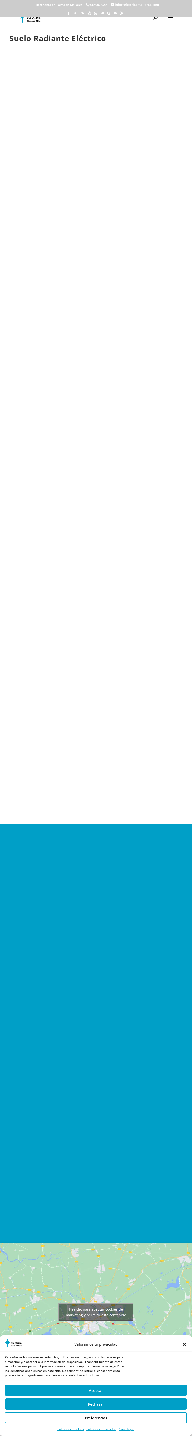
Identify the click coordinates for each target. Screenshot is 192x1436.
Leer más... (47, 1167)
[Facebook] (69, 14)
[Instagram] (89, 14)
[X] (75, 14)
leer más (35, 486)
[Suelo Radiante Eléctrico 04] (150, 278)
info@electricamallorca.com (48, 905)
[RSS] (122, 14)
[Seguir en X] (65, 1217)
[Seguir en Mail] (126, 1217)
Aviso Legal (126, 1429)
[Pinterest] (83, 14)
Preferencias (96, 1417)
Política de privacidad (47, 1174)
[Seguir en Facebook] (55, 1217)
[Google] (109, 14)
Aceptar (96, 1390)
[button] (184, 1344)
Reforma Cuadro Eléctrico (53, 567)
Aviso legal (36, 1167)
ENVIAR (96, 1194)
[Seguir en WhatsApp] (96, 1217)
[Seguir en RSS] (137, 1217)
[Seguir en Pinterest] (75, 1217)
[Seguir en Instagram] (86, 1217)
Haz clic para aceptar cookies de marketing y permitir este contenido (96, 1312)
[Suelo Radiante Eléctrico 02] (41, 278)
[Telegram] (102, 14)
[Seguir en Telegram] (106, 1217)
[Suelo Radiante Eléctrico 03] (96, 278)
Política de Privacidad (101, 1429)
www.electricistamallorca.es (48, 929)
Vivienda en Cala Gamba (51, 449)
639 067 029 (32, 917)
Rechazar (96, 1404)
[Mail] (115, 14)
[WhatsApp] (96, 14)
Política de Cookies (71, 1429)
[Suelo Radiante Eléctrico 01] (41, 165)
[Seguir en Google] (116, 1217)
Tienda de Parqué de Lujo (134, 449)
